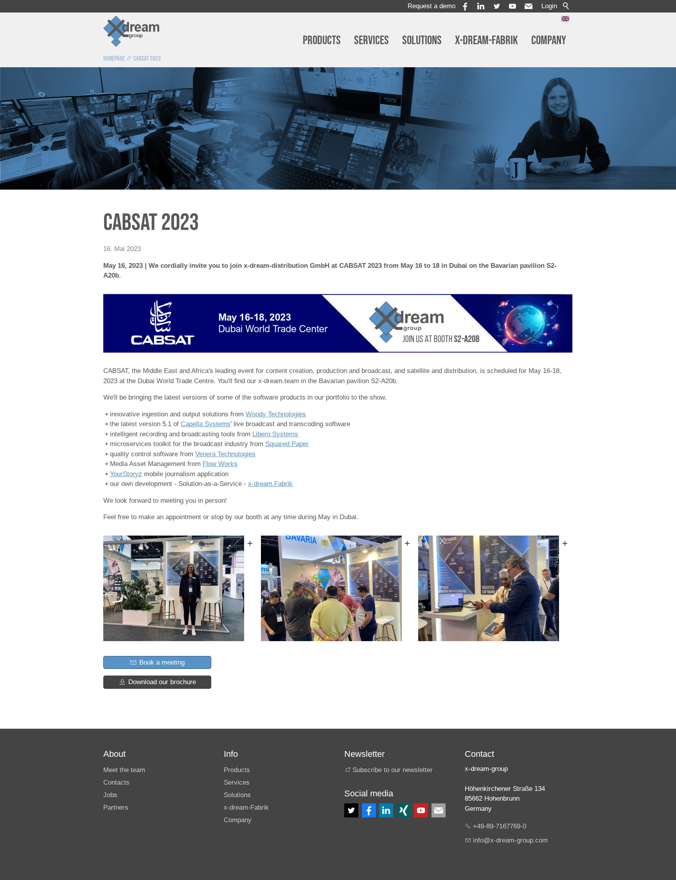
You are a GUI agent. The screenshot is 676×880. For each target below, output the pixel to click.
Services (371, 40)
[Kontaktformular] (438, 810)
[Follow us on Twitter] (351, 810)
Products (322, 40)
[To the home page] (131, 31)
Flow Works (220, 464)
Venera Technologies (225, 454)
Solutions (422, 40)
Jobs (110, 795)
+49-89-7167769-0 (499, 826)
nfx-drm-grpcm (511, 840)
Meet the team (124, 770)
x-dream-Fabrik (486, 40)
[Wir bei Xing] (404, 810)
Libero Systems (275, 434)
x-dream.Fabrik (270, 483)
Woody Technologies (276, 414)
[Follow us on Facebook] (369, 810)
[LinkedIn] (386, 810)
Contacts (116, 782)
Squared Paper (287, 444)
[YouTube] (512, 6)
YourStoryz (126, 474)
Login (549, 6)
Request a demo (431, 6)
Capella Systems (205, 424)
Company (548, 40)
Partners (115, 807)
